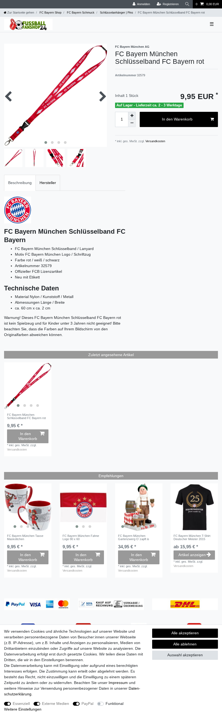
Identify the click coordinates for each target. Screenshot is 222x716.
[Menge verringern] (132, 123)
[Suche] (187, 4)
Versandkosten (155, 141)
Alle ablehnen (185, 644)
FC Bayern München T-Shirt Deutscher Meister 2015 (192, 537)
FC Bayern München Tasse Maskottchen (25, 537)
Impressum (118, 682)
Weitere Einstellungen (22, 709)
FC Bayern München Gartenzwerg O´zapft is (133, 537)
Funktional (114, 703)
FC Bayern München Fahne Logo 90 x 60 (81, 537)
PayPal (87, 703)
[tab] (20, 183)
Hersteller (48, 182)
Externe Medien (55, 703)
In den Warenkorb (177, 119)
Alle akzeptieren (185, 633)
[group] (27, 386)
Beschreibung (20, 182)
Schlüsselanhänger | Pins (116, 12)
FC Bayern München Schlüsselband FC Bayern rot (26, 416)
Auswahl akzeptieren (185, 655)
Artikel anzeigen (192, 555)
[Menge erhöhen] (132, 115)
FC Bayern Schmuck (80, 12)
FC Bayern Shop (50, 12)
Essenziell (21, 703)
